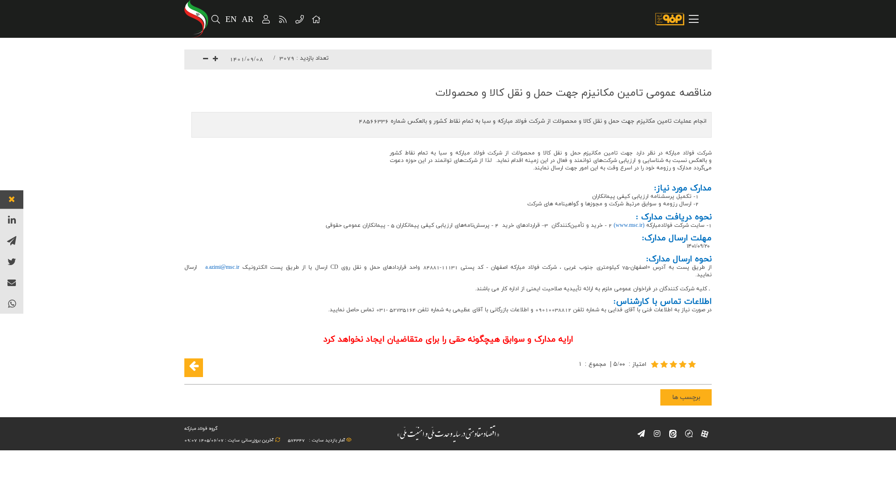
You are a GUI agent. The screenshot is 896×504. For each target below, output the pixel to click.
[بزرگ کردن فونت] (215, 59)
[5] (674, 364)
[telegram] (11, 240)
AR (248, 20)
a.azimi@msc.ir (222, 267)
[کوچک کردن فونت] (205, 59)
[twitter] (11, 261)
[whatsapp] (11, 303)
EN (231, 20)
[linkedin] (11, 219)
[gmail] (11, 282)
